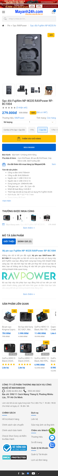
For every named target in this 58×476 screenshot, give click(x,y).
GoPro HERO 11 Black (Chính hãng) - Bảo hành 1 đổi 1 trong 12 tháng (25, 359)
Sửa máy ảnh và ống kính (42, 425)
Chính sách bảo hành (12, 430)
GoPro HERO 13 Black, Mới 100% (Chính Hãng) (41, 328)
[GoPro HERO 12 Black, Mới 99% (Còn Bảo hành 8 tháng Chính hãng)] (41, 348)
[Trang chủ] (3, 25)
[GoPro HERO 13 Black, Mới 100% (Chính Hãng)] (41, 316)
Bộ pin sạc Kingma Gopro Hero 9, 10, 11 (8, 328)
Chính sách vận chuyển (13, 425)
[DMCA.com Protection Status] (14, 458)
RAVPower (19, 118)
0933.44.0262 (34, 391)
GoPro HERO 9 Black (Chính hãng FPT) (8, 359)
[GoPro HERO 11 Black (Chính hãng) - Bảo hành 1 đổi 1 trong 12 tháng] (25, 348)
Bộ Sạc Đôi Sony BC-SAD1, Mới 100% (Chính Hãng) (25, 328)
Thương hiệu (37, 437)
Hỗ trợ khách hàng (10, 419)
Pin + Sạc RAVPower (17, 25)
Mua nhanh (29, 147)
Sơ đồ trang (36, 442)
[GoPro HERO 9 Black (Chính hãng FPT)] (9, 348)
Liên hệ (34, 419)
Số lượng (8, 122)
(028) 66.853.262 (14, 391)
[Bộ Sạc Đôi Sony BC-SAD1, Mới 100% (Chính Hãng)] (25, 316)
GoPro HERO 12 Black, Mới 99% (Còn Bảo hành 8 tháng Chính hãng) (41, 359)
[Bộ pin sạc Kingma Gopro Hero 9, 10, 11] (9, 316)
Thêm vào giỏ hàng (31, 139)
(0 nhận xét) (21, 107)
